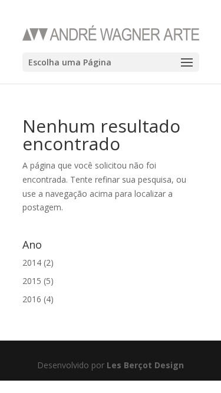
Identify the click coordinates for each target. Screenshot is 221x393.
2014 (31, 262)
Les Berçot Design (145, 365)
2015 (31, 280)
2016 (31, 299)
